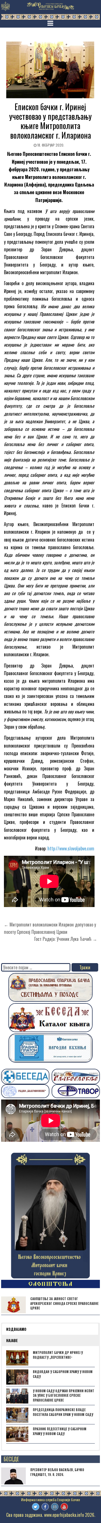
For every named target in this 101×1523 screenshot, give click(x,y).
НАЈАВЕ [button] (12, 1340)
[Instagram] (54, 1506)
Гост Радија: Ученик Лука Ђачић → (65, 938)
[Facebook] (45, 1506)
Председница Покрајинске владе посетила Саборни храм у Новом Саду (63, 1412)
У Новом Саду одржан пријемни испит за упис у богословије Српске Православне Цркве (63, 1396)
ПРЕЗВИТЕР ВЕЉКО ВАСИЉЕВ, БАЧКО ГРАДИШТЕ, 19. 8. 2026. (57, 1472)
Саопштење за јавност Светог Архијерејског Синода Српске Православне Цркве (64, 1303)
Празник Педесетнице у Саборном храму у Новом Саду (59, 1431)
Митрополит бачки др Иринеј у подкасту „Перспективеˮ (58, 1355)
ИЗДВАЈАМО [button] (16, 1329)
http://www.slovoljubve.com (70, 848)
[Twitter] (35, 1506)
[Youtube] (64, 1506)
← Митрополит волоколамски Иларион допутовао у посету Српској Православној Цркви (50, 928)
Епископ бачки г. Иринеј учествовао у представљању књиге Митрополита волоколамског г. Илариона (50, 121)
